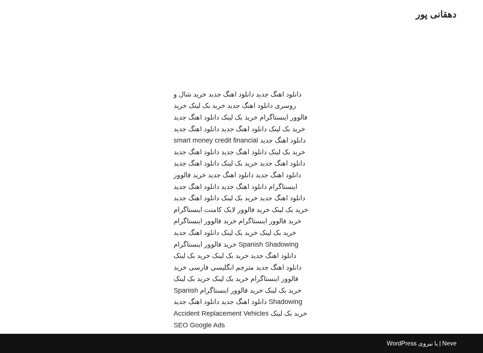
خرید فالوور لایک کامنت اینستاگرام (222, 209)
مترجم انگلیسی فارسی (221, 267)
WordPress (402, 343)
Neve (449, 343)
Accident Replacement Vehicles (221, 313)
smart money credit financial (216, 140)
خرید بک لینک (207, 105)
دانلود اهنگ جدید (278, 94)
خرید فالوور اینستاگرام (269, 221)
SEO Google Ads (199, 325)
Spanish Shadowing (268, 244)
